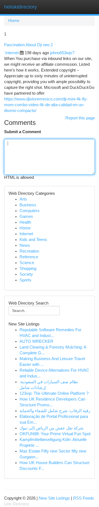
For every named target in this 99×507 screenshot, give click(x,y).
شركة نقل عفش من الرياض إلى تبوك (52, 428)
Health (25, 222)
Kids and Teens (33, 239)
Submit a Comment (22, 132)
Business (28, 205)
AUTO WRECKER (36, 341)
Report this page (80, 118)
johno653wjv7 (62, 53)
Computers (30, 211)
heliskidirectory (20, 7)
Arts (23, 199)
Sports (25, 280)
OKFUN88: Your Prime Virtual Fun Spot (55, 434)
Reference (29, 257)
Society (26, 274)
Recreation (29, 251)
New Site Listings (54, 498)
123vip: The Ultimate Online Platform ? (54, 393)
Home (13, 20)
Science (27, 263)
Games (26, 216)
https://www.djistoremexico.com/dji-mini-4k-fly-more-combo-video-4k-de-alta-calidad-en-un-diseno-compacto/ (46, 105)
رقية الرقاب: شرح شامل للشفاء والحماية (55, 411)
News (25, 245)
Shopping (28, 268)
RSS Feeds (83, 498)
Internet (12, 53)
